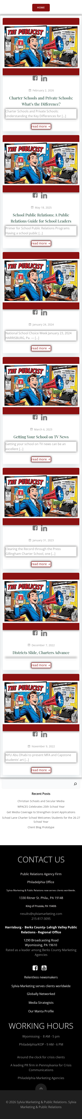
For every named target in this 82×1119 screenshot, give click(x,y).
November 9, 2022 (43, 746)
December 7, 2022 (43, 645)
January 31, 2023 (43, 540)
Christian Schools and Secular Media (41, 801)
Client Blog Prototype (41, 827)
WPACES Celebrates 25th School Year (41, 806)
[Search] (75, 784)
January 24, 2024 (43, 324)
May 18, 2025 (43, 207)
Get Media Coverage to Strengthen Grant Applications (41, 812)
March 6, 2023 (43, 429)
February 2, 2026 (43, 90)
